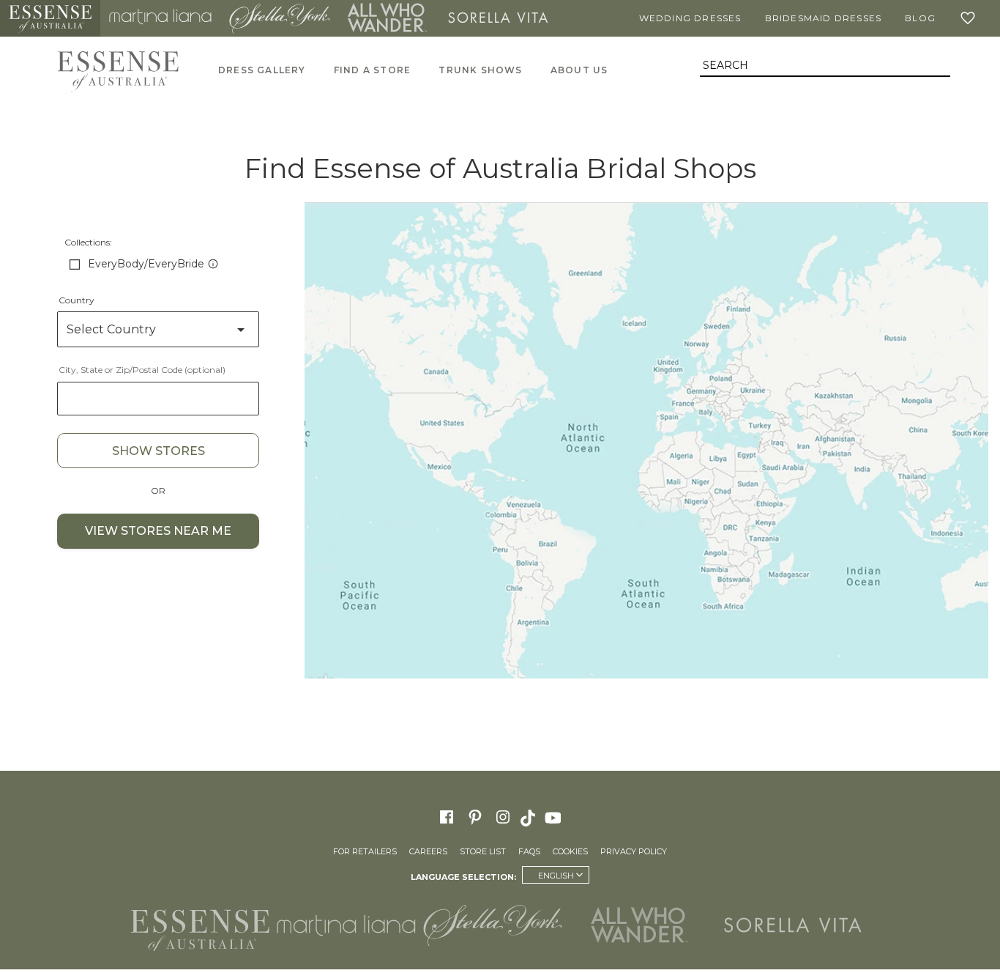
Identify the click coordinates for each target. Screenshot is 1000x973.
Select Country (111, 329)
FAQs (529, 851)
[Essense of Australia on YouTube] (554, 816)
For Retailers (365, 851)
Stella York (279, 18)
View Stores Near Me (158, 531)
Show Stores (158, 451)
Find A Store (372, 69)
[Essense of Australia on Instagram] (503, 817)
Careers (428, 851)
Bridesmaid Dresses (823, 17)
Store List (483, 851)
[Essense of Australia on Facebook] (446, 817)
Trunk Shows (480, 69)
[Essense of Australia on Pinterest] (475, 817)
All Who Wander (387, 18)
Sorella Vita (498, 18)
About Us (579, 69)
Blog (920, 17)
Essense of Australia (50, 18)
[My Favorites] (970, 18)
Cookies (570, 851)
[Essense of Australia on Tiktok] (529, 816)
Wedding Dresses (690, 17)
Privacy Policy (633, 851)
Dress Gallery (262, 69)
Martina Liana (160, 18)
